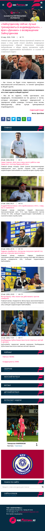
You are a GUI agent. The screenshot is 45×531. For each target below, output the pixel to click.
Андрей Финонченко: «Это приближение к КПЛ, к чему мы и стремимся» (22, 207)
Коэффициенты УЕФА (11, 362)
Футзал (7, 385)
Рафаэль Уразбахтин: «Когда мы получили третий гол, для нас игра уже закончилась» (22, 252)
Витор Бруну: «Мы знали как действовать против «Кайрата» (20, 297)
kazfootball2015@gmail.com (29, 512)
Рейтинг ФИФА (8, 357)
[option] (22, 15)
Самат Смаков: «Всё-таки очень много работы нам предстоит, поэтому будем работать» (20, 163)
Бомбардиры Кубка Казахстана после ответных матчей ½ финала (22, 341)
